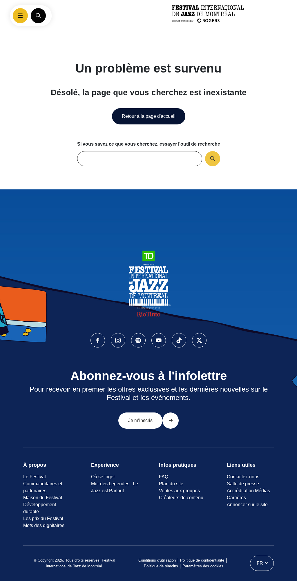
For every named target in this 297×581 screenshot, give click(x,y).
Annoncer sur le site (247, 504)
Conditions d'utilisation (157, 560)
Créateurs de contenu (181, 497)
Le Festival (34, 476)
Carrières (236, 497)
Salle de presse (243, 483)
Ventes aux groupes (179, 490)
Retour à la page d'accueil (148, 116)
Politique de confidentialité (202, 560)
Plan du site (171, 483)
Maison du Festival (42, 497)
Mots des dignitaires (43, 525)
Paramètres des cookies (202, 566)
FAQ (163, 476)
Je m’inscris (140, 420)
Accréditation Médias (248, 490)
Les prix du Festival (43, 518)
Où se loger (103, 476)
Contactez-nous (243, 476)
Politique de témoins (161, 566)
